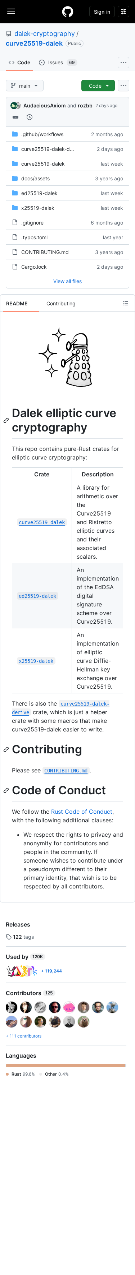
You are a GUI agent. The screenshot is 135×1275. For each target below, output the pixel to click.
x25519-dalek (37, 208)
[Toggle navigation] (11, 11)
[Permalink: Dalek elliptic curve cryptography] (7, 420)
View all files (67, 281)
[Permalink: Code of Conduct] (7, 791)
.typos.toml (34, 237)
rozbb (85, 105)
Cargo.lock (34, 267)
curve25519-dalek (34, 43)
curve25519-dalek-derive (51, 149)
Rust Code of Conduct (81, 811)
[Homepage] (67, 11)
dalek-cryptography (44, 33)
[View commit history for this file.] (29, 117)
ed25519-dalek (39, 193)
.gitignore (32, 223)
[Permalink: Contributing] (7, 749)
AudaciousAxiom (44, 105)
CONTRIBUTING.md (45, 252)
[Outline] (126, 303)
